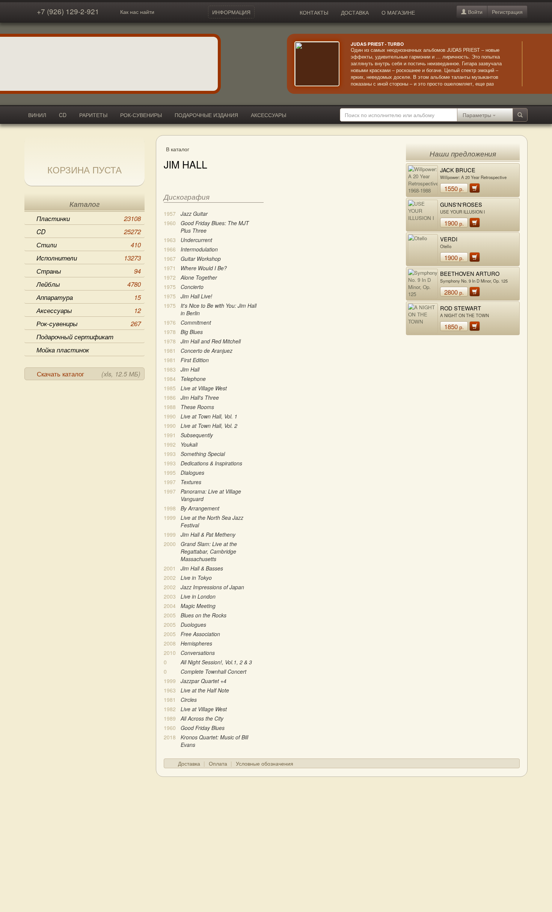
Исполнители (88, 257)
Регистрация (507, 11)
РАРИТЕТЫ (93, 115)
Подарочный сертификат (74, 336)
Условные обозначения (264, 763)
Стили (88, 244)
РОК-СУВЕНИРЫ (141, 115)
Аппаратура (88, 297)
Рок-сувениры (88, 323)
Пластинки (88, 218)
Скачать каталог (88, 373)
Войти (474, 11)
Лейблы (88, 284)
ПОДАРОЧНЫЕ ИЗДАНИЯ (206, 115)
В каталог (177, 149)
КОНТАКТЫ (314, 12)
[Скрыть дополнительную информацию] (533, 63)
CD (62, 115)
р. (454, 188)
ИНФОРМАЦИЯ (231, 12)
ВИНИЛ (37, 115)
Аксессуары (88, 310)
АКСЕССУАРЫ (268, 115)
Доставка (189, 763)
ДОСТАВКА (355, 12)
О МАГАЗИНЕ (398, 12)
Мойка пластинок (62, 349)
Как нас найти (137, 11)
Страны (88, 270)
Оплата (218, 763)
